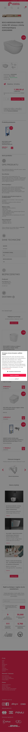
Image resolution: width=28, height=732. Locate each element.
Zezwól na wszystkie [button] (14, 375)
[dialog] (14, 366)
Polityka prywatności (6, 368)
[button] (14, 371)
